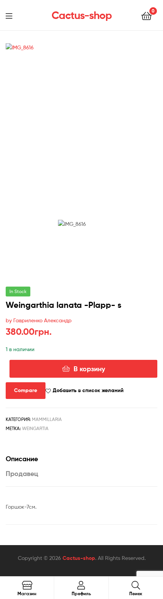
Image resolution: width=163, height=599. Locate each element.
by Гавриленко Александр (39, 320)
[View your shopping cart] (146, 15)
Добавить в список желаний (88, 390)
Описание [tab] (22, 458)
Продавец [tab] (22, 473)
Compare (25, 390)
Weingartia (35, 428)
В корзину (89, 368)
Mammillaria (47, 419)
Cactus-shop (82, 15)
